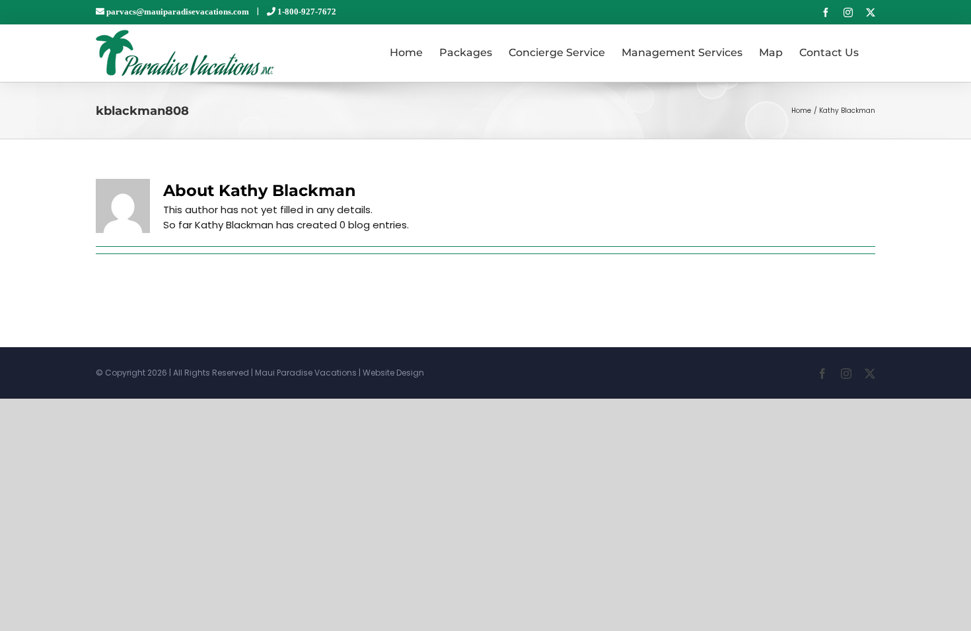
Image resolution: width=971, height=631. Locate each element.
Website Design (393, 372)
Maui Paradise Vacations (306, 372)
